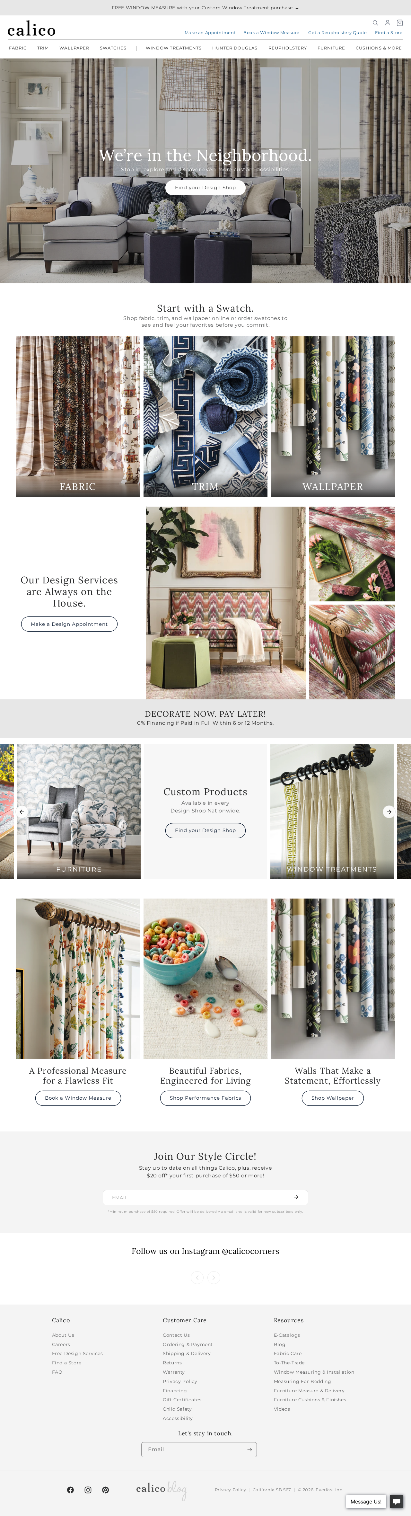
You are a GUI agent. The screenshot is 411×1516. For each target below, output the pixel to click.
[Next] (389, 811)
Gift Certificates (182, 1400)
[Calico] (31, 28)
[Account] (387, 22)
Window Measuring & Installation (314, 1372)
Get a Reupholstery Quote (337, 32)
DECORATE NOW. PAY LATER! (205, 718)
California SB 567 (272, 1489)
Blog (279, 1344)
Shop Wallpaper (332, 1098)
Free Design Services (77, 1353)
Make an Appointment (210, 32)
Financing (175, 1391)
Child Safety (177, 1409)
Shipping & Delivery (187, 1353)
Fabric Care (288, 1353)
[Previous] (21, 811)
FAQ (57, 1372)
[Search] (375, 22)
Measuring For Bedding (302, 1381)
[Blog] (161, 1490)
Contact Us (176, 1335)
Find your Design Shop (205, 187)
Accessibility (178, 1418)
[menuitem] (18, 48)
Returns (172, 1363)
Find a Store (388, 32)
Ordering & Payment (188, 1344)
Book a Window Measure (271, 32)
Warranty (174, 1372)
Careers (61, 1344)
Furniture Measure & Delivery (309, 1391)
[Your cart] (399, 22)
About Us (63, 1335)
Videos (282, 1409)
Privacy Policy (180, 1381)
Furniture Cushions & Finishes (310, 1400)
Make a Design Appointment (69, 624)
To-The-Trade (289, 1363)
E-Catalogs (287, 1335)
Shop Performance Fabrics (205, 1098)
